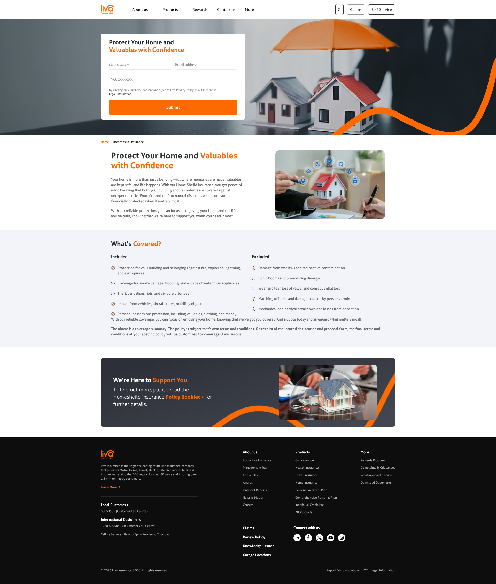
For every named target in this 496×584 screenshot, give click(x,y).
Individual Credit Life (309, 505)
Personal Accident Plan (311, 490)
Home (105, 142)
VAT (365, 570)
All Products (303, 512)
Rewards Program (373, 460)
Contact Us (250, 475)
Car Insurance (304, 460)
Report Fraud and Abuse (343, 570)
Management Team (256, 467)
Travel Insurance (306, 475)
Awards (248, 482)
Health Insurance (307, 467)
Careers (248, 505)
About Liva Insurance (257, 460)
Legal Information (120, 94)
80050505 (108, 511)
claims (356, 9)
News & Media (253, 497)
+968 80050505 (112, 526)
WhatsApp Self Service (376, 475)
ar (339, 9)
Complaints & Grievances (378, 467)
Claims (248, 528)
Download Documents (376, 482)
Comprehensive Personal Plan (316, 497)
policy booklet (183, 397)
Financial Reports (255, 490)
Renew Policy (254, 537)
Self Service (381, 9)
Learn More (109, 487)
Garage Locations (257, 555)
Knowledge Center (258, 546)
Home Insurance (306, 482)
